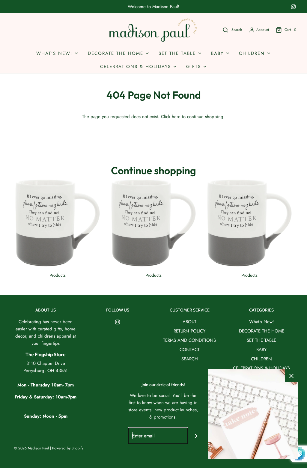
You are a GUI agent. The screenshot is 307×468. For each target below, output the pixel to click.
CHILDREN (261, 359)
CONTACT (190, 349)
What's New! (261, 321)
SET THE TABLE (261, 340)
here (176, 116)
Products (57, 275)
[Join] (196, 436)
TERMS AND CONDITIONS (189, 340)
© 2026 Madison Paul (31, 448)
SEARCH (189, 359)
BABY (261, 349)
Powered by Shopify (67, 448)
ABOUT (189, 321)
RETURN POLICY (189, 331)
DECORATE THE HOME (261, 331)
